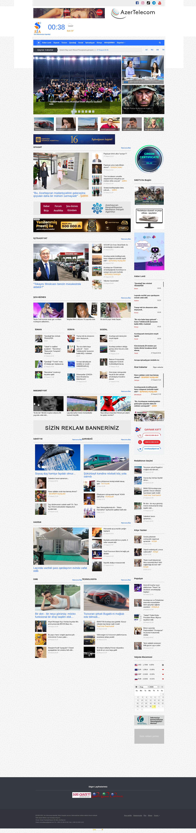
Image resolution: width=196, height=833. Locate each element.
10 (142, 700)
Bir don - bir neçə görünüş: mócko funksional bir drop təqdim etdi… (55, 615)
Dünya (99, 43)
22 (162, 703)
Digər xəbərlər (158, 367)
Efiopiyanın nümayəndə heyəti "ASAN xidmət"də (111, 495)
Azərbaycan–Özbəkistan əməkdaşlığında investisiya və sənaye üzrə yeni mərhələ (115, 271)
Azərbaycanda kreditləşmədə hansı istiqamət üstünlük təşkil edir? (115, 258)
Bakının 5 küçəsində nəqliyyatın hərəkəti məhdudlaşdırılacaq (116, 361)
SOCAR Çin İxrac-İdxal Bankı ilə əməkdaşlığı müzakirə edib (116, 246)
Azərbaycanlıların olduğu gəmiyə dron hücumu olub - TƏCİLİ (118, 349)
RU (152, 50)
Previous (35, 86)
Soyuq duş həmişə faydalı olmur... (55, 473)
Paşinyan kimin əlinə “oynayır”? (115, 154)
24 (142, 706)
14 (158, 700)
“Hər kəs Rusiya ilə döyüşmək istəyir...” (137, 108)
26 (150, 706)
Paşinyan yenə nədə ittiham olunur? (114, 166)
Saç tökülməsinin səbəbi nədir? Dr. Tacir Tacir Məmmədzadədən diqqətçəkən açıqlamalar (63, 507)
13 (154, 700)
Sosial (80, 43)
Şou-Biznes (41, 315)
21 (158, 703)
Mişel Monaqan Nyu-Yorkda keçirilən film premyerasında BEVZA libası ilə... (63, 623)
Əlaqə (150, 815)
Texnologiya (92, 608)
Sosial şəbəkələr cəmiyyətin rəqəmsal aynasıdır (151, 539)
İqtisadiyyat (89, 43)
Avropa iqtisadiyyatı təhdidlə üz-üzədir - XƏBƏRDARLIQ (83, 364)
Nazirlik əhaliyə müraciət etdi (114, 563)
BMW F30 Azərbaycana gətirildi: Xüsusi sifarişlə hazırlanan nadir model (111, 624)
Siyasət (56, 43)
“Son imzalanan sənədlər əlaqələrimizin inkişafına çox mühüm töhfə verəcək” (115, 178)
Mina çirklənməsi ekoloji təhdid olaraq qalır (110, 482)
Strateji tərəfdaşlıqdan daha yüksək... (114, 189)
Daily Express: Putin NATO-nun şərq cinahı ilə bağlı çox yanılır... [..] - (90, 50)
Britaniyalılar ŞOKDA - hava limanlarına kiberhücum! (84, 376)
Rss (145, 815)
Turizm (64, 43)
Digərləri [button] (120, 43)
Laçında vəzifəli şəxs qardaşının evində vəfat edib (60, 569)
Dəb (40, 608)
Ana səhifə (128, 815)
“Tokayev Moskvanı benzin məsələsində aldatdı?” (57, 285)
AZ (146, 50)
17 (142, 703)
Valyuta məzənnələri (111, 281)
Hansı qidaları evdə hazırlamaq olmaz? (62, 492)
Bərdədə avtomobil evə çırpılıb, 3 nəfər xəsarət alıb (116, 541)
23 (137, 706)
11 (146, 700)
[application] (143, 69)
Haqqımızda (137, 815)
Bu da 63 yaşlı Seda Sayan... (111, 319)
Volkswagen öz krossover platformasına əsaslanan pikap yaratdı (111, 636)
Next (119, 86)
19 (150, 703)
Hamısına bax (126, 148)
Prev (37, 124)
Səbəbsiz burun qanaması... (58, 478)
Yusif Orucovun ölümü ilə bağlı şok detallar (116, 552)
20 (154, 703)
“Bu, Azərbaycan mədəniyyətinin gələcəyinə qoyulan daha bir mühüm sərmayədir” (60, 194)
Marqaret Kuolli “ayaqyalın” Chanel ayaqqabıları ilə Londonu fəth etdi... (61, 649)
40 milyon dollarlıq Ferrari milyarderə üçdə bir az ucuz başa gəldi (110, 649)
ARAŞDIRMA (109, 43)
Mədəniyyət (41, 408)
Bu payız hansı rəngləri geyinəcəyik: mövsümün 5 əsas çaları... (61, 636)
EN (158, 50)
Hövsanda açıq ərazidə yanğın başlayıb (115, 530)
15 (162, 700)
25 (146, 706)
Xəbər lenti (46, 43)
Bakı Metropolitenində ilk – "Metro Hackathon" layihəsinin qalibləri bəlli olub (111, 508)
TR (163, 50)
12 (150, 700)
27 (154, 706)
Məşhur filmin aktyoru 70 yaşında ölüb (81, 319)
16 (137, 703)
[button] (160, 42)
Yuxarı (156, 815)
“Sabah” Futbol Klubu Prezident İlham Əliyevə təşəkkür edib (152, 617)
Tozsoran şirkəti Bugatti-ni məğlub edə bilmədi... (104, 615)
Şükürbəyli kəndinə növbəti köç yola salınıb (105, 475)
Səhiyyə (42, 467)
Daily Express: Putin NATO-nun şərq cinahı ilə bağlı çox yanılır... (76, 99)
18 (146, 703)
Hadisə (40, 562)
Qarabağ (72, 43)
